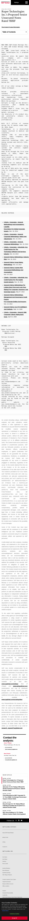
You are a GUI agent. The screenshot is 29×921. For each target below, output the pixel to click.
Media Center (5, 837)
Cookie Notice (5, 910)
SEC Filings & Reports (7, 874)
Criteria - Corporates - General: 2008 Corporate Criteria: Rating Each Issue (15, 315)
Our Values (4, 857)
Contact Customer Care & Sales (9, 879)
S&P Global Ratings (9, 827)
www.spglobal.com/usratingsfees (12, 699)
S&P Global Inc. (7, 851)
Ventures (4, 861)
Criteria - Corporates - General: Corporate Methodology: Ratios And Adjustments (15, 237)
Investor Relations (6, 868)
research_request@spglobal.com (12, 728)
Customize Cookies (14, 913)
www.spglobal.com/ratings (10, 684)
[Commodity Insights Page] (16, 820)
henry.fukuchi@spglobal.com (11, 759)
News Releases (5, 870)
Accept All (14, 918)
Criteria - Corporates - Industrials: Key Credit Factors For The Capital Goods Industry (16, 280)
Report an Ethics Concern (7, 883)
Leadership (4, 895)
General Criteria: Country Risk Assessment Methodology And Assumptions (14, 270)
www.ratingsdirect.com (20, 686)
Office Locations (5, 886)
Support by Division (6, 881)
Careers (4, 890)
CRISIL (3, 842)
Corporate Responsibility (7, 892)
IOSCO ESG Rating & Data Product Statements (12, 897)
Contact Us (4, 846)
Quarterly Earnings (6, 872)
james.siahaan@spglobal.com (11, 749)
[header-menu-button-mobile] (26, 2)
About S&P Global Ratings (8, 832)
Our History (4, 859)
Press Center (5, 863)
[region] (14, 909)
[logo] (5, 2)
